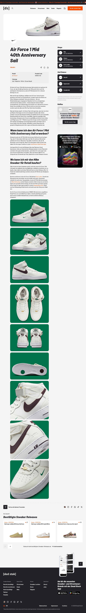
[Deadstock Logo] (6, 8)
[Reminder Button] (44, 67)
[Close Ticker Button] (82, 2)
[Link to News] (12, 8)
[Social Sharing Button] (5, 507)
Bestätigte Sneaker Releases (20, 517)
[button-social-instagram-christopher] (65, 507)
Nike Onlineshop (16, 182)
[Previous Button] (5, 546)
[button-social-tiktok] (78, 507)
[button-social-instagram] (68, 507)
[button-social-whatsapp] (75, 507)
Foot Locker (39, 176)
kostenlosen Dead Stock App (38, 144)
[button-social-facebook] (72, 507)
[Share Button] (41, 67)
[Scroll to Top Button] (81, 564)
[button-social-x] (82, 507)
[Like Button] (48, 67)
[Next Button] (10, 546)
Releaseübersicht (38, 185)
